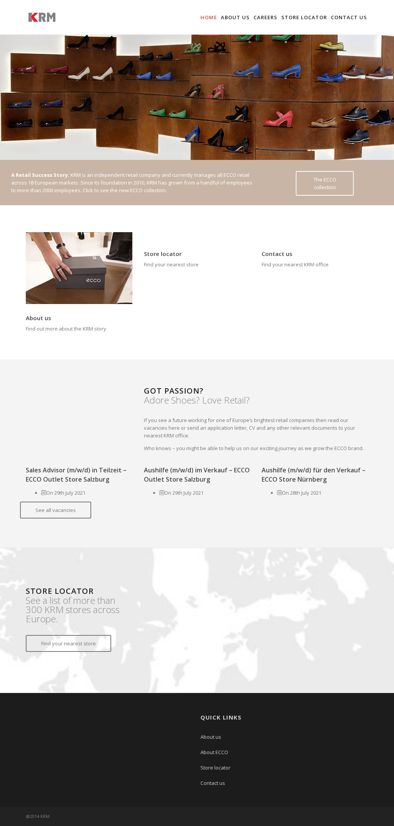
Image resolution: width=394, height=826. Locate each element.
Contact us (349, 17)
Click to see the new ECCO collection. (125, 190)
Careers (265, 17)
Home (208, 17)
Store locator (304, 17)
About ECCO (214, 752)
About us (235, 17)
